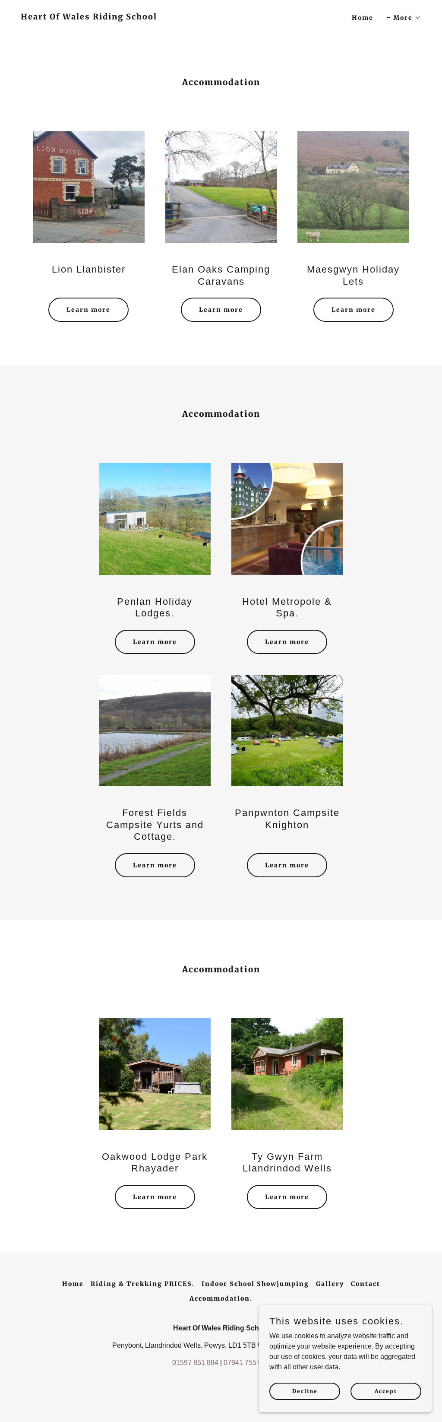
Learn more (88, 310)
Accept (386, 1391)
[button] (404, 18)
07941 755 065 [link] (247, 1362)
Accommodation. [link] (221, 1298)
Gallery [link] (330, 1284)
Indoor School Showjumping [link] (255, 1284)
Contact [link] (365, 1284)
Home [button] (73, 1284)
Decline (305, 1391)
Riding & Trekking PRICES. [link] (143, 1284)
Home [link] (362, 18)
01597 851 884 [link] (195, 1362)
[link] (89, 17)
